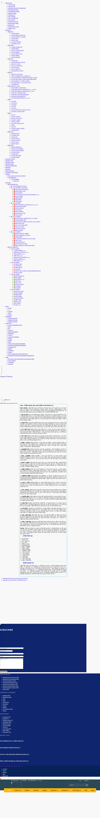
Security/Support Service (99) (11, 687)
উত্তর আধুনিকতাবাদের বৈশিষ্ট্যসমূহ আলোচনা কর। (10, 747)
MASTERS (7, 30)
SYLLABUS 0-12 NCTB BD (11, 172)
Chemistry (11, 350)
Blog (9, 310)
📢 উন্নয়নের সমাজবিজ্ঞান (18, 293)
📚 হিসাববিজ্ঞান (11, 145)
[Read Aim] (18, 785)
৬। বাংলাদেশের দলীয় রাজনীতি (16, 42)
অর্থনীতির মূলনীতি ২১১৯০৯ (18, 260)
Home (9, 790)
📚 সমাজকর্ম (10, 59)
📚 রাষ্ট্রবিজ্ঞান (10, 32)
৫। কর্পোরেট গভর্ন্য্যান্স (14, 154)
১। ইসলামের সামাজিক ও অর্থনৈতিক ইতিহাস (18, 88)
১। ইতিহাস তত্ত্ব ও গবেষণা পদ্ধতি (17, 74)
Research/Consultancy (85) (10, 684)
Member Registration (11, 166)
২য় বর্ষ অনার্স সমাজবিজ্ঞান (15, 262)
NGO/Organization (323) (9, 681)
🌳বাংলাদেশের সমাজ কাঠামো (19, 284)
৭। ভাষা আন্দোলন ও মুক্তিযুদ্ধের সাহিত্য (18, 111)
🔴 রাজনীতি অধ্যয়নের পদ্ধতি (19, 223)
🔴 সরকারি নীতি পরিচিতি (18, 237)
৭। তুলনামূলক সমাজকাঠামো (15, 57)
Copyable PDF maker (14, 11)
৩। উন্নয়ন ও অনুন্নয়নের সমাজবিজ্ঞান (17, 50)
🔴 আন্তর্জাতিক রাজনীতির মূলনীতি (20, 220)
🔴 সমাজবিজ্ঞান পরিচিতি (18, 198)
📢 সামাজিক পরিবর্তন (17, 299)
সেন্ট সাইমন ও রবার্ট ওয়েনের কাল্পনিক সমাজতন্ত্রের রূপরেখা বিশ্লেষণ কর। (15, 754)
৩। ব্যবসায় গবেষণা (14, 137)
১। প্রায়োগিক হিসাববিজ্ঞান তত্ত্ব (16, 147)
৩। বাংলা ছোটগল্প (14, 105)
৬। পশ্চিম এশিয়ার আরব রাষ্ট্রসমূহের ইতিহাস (18, 96)
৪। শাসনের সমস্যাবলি (14, 38)
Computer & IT (12, 347)
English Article (6, 695)
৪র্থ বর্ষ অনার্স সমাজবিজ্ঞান (15, 289)
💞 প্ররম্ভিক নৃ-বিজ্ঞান (18, 264)
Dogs (4, 700)
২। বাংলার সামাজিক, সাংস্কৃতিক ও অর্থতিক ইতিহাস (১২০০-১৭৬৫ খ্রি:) (23, 89)
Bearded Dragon (7, 697)
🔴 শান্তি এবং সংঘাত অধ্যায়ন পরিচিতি (20, 225)
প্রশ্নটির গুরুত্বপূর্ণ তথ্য (28, 563)
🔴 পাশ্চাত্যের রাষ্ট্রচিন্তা (18, 193)
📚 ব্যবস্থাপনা (11, 132)
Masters (27, 790)
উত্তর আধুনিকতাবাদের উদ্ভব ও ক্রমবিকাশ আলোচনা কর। (12, 741)
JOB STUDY (8, 323)
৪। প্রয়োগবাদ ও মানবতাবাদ (15, 120)
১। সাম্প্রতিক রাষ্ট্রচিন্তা (15, 33)
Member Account (10, 159)
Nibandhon (11, 333)
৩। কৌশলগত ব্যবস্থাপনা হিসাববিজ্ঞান (17, 150)
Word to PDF (11, 6)
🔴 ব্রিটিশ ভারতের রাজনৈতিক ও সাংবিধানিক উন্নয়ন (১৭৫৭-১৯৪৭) (26, 205)
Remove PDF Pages (13, 23)
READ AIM (5, 776)
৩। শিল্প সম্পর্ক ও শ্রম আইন (15, 64)
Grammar (53, 790)
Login (80, 780)
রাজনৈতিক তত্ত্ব (16, 181)
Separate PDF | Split (13, 27)
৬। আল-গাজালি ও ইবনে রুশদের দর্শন (17, 123)
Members (8, 167)
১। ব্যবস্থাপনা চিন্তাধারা (15, 133)
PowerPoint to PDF (13, 21)
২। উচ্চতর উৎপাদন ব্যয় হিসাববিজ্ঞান (17, 149)
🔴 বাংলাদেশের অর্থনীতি (18, 215)
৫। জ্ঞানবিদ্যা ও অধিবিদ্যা (15, 121)
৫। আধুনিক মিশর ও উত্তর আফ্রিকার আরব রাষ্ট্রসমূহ (20, 94)
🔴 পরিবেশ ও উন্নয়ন (17, 240)
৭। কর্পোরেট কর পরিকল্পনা (15, 157)
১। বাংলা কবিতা (13, 101)
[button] (43, 536)
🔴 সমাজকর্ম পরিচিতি (17, 199)
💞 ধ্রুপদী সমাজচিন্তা (18, 266)
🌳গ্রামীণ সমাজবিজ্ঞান (17, 277)
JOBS (6, 357)
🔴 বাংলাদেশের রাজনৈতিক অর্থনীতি (20, 206)
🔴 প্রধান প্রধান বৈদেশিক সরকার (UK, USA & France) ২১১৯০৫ (26, 194)
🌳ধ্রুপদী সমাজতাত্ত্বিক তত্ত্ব (19, 276)
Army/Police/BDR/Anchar (15, 325)
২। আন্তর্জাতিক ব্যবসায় (15, 135)
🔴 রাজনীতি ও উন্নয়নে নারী (19, 208)
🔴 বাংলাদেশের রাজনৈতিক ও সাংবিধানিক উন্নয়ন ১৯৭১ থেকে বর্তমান (25, 218)
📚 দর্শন (9, 113)
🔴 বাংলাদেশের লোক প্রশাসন (19, 227)
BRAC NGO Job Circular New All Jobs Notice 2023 (21, 359)
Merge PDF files (12, 13)
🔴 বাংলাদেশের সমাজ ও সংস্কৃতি (19, 213)
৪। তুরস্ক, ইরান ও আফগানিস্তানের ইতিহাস (18, 93)
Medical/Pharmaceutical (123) (11, 679)
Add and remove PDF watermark (17, 8)
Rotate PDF (11, 25)
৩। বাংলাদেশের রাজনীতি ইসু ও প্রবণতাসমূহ (18, 37)
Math (9, 342)
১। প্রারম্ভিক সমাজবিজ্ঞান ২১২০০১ (20, 250)
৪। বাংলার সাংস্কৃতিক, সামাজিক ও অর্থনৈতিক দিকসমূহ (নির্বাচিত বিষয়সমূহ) (23, 79)
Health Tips (7, 724)
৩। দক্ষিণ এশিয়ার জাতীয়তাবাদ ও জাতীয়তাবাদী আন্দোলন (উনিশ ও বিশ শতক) (24, 77)
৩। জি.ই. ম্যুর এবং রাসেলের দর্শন (16, 118)
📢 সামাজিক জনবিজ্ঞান (18, 294)
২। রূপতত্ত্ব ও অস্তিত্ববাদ (15, 116)
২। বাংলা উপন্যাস (14, 103)
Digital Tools (8, 3)
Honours (7, 725)
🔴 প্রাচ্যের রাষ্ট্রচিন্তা (18, 210)
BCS (9, 328)
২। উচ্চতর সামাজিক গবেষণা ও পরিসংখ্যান (18, 62)
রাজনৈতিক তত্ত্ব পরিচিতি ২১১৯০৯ (19, 259)
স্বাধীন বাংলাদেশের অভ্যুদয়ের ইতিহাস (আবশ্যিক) (17, 176)
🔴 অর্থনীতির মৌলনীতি (18, 201)
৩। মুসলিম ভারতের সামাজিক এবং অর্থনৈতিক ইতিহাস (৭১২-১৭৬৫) (22, 91)
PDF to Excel (11, 4)
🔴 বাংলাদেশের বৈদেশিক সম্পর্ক (19, 242)
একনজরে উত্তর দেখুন (28, 536)
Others (4, 711)
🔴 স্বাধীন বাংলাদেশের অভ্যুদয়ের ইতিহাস (21, 189)
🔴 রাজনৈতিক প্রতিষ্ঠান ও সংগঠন (20, 191)
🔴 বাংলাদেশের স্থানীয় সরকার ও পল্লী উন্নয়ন (22, 235)
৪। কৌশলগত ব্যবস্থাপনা (15, 138)
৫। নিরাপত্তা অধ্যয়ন (14, 40)
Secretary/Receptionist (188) (10, 686)
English (10, 340)
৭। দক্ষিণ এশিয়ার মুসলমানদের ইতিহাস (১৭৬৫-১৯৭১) (20, 98)
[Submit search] (87, 785)
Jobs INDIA (11, 362)
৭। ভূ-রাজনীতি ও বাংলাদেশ (15, 43)
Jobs (5, 727)
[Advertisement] (43, 387)
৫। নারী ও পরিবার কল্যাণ (15, 67)
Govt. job (10, 330)
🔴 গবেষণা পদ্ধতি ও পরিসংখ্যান (19, 228)
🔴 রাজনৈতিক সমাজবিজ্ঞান (18, 230)
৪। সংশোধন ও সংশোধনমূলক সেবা (16, 66)
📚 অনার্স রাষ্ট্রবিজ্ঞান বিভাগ (13, 184)
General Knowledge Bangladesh (16, 344)
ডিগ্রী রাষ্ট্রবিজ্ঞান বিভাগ (12, 177)
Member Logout (9, 162)
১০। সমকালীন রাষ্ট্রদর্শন (15, 130)
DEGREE (7, 174)
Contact (10, 311)
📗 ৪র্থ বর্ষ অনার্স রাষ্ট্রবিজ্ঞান (16, 232)
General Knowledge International (17, 345)
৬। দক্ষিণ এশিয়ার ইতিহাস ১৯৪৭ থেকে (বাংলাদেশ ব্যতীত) (21, 82)
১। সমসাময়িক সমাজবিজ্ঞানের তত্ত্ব (16, 47)
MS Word (7, 169)
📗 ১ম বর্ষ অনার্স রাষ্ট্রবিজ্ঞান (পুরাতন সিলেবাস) (19, 188)
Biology (10, 349)
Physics (10, 352)
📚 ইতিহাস (10, 72)
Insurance (5, 704)
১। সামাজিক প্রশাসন (14, 60)
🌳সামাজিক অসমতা (17, 281)
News (9, 313)
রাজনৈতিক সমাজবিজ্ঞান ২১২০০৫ (19, 254)
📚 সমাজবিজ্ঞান (11, 45)
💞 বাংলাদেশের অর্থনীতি (18, 272)
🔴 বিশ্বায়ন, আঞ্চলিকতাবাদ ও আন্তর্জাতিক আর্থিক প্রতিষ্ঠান (24, 245)
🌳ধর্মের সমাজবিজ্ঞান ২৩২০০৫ (19, 279)
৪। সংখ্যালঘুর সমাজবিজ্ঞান (15, 52)
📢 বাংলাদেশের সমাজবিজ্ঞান (18, 298)
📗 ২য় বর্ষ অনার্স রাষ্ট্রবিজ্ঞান (16, 203)
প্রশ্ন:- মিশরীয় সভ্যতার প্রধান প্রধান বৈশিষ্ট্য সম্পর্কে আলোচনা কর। (37, 405)
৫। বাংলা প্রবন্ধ (13, 108)
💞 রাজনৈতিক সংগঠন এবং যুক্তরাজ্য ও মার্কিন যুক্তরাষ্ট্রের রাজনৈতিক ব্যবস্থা (27, 271)
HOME (7, 306)
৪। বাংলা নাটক (13, 106)
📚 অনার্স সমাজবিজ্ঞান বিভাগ (13, 247)
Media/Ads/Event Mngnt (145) (11, 677)
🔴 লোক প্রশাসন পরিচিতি (18, 196)
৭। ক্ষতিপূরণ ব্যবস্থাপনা (15, 144)
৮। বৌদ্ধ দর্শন (13, 127)
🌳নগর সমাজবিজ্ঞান (17, 286)
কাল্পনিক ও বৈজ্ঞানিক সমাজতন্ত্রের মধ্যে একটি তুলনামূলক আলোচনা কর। (14, 761)
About (9, 308)
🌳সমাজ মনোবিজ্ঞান (17, 288)
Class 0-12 (18, 790)
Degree (44, 790)
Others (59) (6, 689)
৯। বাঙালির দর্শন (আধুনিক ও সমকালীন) (17, 128)
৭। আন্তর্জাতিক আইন (15, 84)
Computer (7, 717)
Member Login (9, 160)
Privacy (10, 315)
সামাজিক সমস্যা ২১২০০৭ (18, 255)
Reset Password (9, 171)
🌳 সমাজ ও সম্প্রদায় (17, 283)
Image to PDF (11, 28)
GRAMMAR (8, 316)
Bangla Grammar (12, 320)
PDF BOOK (7, 732)
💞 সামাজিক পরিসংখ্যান (18, 267)
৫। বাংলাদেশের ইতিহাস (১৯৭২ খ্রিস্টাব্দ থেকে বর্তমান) (20, 81)
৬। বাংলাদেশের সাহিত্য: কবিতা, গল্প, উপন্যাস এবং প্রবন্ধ (20, 110)
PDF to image (11, 16)
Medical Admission (13, 332)
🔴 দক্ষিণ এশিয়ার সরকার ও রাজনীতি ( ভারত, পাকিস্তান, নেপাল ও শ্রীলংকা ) (27, 221)
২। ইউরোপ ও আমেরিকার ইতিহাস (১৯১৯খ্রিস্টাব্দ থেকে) (20, 76)
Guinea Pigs (6, 702)
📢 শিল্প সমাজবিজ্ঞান (17, 303)
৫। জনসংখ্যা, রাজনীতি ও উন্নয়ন (16, 54)
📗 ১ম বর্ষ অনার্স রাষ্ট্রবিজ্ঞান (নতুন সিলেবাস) (19, 186)
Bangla (10, 338)
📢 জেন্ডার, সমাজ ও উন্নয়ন (19, 291)
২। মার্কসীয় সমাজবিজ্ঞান (15, 49)
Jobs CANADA (12, 360)
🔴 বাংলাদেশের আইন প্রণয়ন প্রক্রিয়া (20, 244)
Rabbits (5, 707)
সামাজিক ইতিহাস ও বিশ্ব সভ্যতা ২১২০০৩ (21, 252)
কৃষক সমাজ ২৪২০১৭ (17, 305)
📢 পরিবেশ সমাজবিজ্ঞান (18, 296)
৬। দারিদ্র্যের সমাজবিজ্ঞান (15, 55)
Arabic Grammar (12, 318)
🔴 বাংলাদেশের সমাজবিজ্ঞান (18, 211)
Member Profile (9, 164)
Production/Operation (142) (10, 682)
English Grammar (12, 322)
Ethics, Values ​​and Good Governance (18, 354)
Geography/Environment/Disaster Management (21, 355)
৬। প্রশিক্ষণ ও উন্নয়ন (15, 142)
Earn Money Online (8, 709)
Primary (10, 335)
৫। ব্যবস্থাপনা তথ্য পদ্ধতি (15, 140)
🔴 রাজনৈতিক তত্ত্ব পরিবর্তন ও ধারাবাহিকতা (21, 233)
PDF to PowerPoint (13, 18)
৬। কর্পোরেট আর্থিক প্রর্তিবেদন (16, 155)
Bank (9, 327)
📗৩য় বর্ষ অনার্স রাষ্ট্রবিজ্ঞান (15, 216)
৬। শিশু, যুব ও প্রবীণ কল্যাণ (15, 69)
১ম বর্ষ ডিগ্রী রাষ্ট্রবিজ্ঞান (15, 179)
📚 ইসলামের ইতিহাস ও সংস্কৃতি (14, 86)
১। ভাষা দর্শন (13, 115)
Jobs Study (7, 729)
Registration (86, 780)
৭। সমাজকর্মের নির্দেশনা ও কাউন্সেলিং (17, 71)
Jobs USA (10, 364)
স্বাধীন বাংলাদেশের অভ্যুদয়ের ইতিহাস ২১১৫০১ (22, 257)
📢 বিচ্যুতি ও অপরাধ (17, 301)
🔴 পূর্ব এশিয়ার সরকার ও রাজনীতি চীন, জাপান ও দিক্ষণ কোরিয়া (24, 238)
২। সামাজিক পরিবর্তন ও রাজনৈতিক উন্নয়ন (18, 35)
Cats (4, 699)
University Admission (13, 337)
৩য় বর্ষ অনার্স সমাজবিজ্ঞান (15, 274)
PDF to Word (11, 20)
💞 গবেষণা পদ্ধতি (17, 269)
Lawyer (5, 706)
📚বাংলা (9, 99)
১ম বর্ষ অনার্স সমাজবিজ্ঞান (15, 249)
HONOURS (8, 182)
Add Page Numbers (13, 10)
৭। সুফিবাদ (13, 125)
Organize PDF (11, 15)
